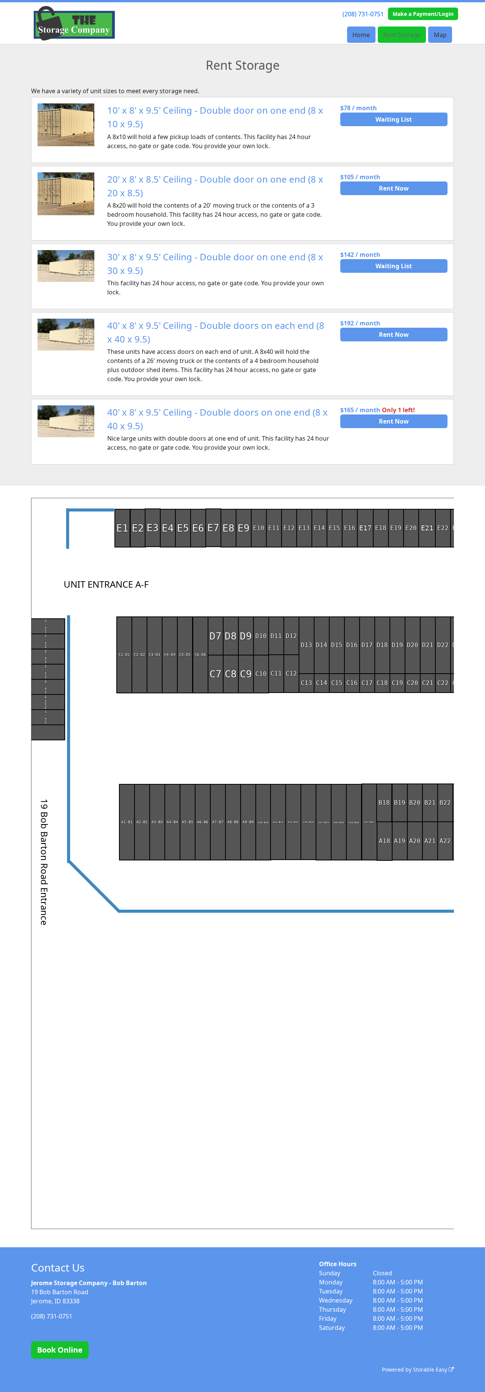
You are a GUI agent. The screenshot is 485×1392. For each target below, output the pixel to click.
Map (440, 35)
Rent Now (394, 188)
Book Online (60, 1350)
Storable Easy (431, 1369)
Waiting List (393, 119)
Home (361, 35)
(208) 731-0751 (363, 14)
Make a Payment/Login (423, 13)
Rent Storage (402, 35)
